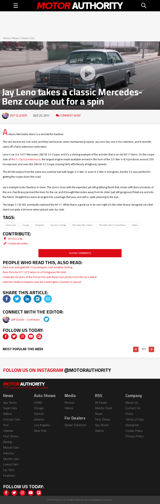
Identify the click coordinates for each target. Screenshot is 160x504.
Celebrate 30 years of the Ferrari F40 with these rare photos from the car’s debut (50, 277)
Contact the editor (17, 243)
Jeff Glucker (18, 115)
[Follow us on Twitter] (14, 336)
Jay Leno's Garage (58, 225)
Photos (70, 402)
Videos (135, 225)
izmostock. (107, 500)
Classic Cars (28, 38)
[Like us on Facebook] (6, 336)
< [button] (136, 349)
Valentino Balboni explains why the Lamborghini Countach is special (42, 281)
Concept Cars (11, 419)
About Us (131, 402)
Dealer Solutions (75, 425)
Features (9, 475)
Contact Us (132, 408)
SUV (6, 425)
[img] (7, 299)
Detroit (39, 414)
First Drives (11, 436)
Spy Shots (10, 402)
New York (40, 431)
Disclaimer (132, 425)
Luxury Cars (10, 464)
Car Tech (8, 470)
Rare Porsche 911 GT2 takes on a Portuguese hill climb (34, 272)
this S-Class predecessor (26, 159)
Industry (8, 453)
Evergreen (39, 225)
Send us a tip (15, 238)
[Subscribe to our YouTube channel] (31, 336)
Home (6, 38)
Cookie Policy (134, 431)
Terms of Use (134, 419)
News (15, 38)
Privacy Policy (134, 436)
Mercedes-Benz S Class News (112, 225)
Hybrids (8, 431)
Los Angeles (42, 425)
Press (129, 414)
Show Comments (80, 253)
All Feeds (101, 402)
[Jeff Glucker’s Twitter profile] (44, 319)
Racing (7, 442)
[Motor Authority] (80, 5)
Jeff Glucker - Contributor (26, 319)
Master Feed (103, 408)
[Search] (144, 5)
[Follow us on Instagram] (22, 336)
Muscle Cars (11, 447)
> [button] (151, 349)
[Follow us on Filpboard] (39, 336)
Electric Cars (11, 459)
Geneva (39, 419)
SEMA (38, 402)
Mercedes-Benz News (82, 225)
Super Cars (10, 408)
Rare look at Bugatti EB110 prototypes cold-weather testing (37, 267)
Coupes (25, 225)
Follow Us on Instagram (57, 370)
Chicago (39, 408)
